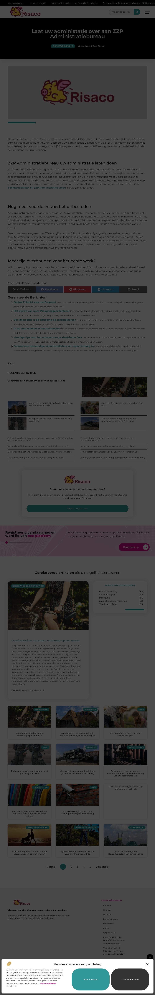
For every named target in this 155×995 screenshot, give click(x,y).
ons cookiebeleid (48, 983)
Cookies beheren (130, 979)
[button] (147, 964)
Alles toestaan (90, 979)
